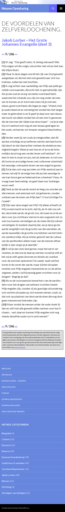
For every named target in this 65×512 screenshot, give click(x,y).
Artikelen (7, 374)
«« (3, 54)
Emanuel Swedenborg (13, 457)
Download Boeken (12, 399)
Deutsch (6, 445)
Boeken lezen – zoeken (14, 381)
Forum (5, 393)
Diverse (6, 451)
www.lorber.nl (19, 347)
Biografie (6, 433)
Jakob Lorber (14, 40)
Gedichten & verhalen (13, 463)
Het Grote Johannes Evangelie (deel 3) (27, 42)
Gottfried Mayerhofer (13, 469)
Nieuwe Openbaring (15, 8)
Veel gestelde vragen (13, 411)
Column (6, 439)
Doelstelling (9, 387)
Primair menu (61, 8)
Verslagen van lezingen (14, 492)
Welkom (6, 368)
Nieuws (6, 481)
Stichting (6, 487)
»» (16, 54)
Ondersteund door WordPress (15, 508)
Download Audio (11, 405)
